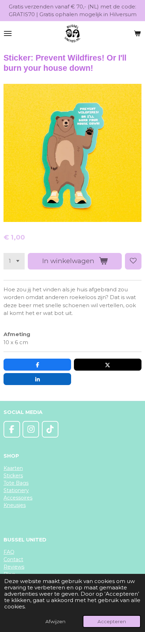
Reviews (14, 567)
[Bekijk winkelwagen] (137, 33)
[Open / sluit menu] (7, 33)
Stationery (16, 490)
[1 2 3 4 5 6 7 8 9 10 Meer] (14, 261)
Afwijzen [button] (55, 621)
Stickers (13, 475)
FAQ (9, 552)
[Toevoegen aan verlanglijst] (133, 261)
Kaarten (13, 468)
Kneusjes (15, 505)
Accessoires (18, 498)
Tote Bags (16, 483)
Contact (13, 559)
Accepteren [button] (111, 621)
